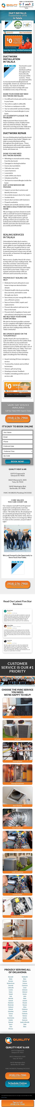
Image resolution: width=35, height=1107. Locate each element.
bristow (25, 981)
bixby (24, 979)
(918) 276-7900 (17, 418)
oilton (24, 1007)
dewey (11, 992)
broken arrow (10, 983)
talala (24, 1024)
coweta (11, 989)
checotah (10, 985)
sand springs (10, 1018)
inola (10, 996)
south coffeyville (24, 1022)
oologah (24, 1011)
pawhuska (24, 1013)
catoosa (25, 983)
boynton (10, 981)
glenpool (24, 992)
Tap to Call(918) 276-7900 (17, 1103)
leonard (25, 1000)
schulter (11, 1020)
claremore (25, 985)
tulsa (10, 1026)
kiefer (24, 998)
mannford (10, 1002)
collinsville (10, 987)
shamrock (24, 1020)
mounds (25, 1002)
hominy (25, 994)
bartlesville (25, 976)
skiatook (10, 1022)
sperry (10, 1024)
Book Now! (17, 461)
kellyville (10, 998)
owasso (11, 1013)
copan (24, 987)
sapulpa (25, 1018)
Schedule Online (17, 1084)
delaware (24, 989)
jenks (24, 996)
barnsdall (10, 976)
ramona (25, 1015)
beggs (10, 979)
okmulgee (10, 1011)
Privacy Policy (4, 1097)
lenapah (11, 1000)
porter (10, 1015)
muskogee (10, 1005)
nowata (25, 1005)
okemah (10, 1009)
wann (24, 1026)
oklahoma (24, 1009)
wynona (11, 1028)
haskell (11, 994)
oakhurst (10, 1007)
